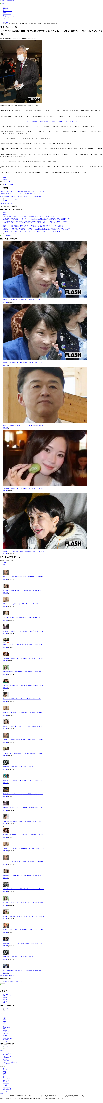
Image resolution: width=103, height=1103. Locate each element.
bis (3, 1026)
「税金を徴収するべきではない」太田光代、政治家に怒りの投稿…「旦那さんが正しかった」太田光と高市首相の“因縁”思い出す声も (36, 218)
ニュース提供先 (7, 1060)
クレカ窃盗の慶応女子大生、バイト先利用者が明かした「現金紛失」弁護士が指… (23, 488)
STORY (5, 1019)
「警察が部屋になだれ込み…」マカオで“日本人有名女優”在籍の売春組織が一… (23, 794)
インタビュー (8, 11)
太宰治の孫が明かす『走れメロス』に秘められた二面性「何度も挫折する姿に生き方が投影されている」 (29, 216)
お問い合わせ (6, 1063)
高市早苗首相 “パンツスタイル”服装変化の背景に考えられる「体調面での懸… (23, 943)
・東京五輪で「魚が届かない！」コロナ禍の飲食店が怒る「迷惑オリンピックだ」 (20, 193)
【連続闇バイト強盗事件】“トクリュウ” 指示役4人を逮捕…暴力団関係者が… (22, 590)
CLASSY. (5, 1017)
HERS (4, 1021)
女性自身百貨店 (7, 1039)
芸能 (4, 11)
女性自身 (5, 1030)
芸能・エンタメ (7, 9)
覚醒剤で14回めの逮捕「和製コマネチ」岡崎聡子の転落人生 (18, 766)
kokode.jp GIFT (6, 1041)
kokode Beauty (6, 1037)
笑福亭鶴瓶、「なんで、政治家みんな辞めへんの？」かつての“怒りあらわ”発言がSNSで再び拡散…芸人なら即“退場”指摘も (34, 219)
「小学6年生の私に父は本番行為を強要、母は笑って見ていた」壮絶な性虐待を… (23, 671)
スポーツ (5, 12)
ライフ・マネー (7, 14)
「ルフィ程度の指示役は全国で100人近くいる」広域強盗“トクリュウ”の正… (22, 699)
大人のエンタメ (11, 17)
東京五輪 (5, 214)
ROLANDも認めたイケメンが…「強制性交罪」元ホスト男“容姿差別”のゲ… (22, 617)
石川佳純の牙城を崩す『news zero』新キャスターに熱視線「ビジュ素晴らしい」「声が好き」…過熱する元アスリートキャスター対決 (36, 228)
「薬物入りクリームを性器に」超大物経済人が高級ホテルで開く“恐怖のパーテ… (23, 604)
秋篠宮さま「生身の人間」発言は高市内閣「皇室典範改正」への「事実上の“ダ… (23, 299)
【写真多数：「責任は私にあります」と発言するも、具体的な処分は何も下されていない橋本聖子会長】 (51, 121)
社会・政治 (5, 8)
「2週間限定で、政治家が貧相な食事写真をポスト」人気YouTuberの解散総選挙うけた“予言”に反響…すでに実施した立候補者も (35, 221)
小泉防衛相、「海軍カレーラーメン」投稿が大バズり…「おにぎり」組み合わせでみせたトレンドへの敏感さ (30, 222)
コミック (5, 18)
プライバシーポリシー (8, 1056)
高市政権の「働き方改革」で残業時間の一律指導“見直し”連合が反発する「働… (23, 362)
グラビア (5, 15)
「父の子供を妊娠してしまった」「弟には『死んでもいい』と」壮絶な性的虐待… (23, 902)
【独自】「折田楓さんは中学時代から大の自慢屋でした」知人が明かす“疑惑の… (23, 916)
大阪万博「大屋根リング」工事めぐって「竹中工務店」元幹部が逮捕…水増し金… (23, 425)
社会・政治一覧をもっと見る (7, 203)
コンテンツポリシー (8, 1054)
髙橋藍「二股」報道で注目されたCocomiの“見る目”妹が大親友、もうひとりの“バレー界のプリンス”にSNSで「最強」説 (33, 225)
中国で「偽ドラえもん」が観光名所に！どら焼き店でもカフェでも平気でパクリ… (23, 780)
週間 (4, 564)
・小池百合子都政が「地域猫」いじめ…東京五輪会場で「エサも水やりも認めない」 (21, 196)
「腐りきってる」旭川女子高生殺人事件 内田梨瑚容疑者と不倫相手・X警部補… (23, 685)
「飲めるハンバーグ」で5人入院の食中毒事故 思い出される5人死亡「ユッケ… (23, 644)
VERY (4, 1018)
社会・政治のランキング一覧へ (8, 975)
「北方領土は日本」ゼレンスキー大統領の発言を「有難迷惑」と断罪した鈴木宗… (23, 929)
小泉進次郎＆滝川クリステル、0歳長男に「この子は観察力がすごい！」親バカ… (23, 889)
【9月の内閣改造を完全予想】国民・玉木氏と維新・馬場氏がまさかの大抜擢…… (23, 970)
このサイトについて (8, 1053)
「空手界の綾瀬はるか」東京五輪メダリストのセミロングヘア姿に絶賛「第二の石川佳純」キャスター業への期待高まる (33, 226)
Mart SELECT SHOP (8, 1038)
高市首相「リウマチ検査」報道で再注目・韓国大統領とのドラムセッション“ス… (23, 551)
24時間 (4, 562)
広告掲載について (7, 1057)
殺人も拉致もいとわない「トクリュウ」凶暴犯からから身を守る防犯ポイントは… (23, 631)
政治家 (4, 212)
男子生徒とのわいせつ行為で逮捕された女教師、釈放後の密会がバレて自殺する (23, 576)
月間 (4, 565)
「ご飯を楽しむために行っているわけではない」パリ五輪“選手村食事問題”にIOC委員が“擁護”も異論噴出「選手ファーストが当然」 (36, 229)
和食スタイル (6, 1028)
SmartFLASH (6, 1031)
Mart (4, 1022)
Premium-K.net (6, 1027)
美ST (4, 1023)
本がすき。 (5, 1033)
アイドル (5, 17)
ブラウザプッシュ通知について (10, 1062)
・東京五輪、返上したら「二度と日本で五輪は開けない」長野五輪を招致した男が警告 (22, 191)
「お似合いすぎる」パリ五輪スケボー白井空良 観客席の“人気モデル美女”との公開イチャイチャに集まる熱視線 (31, 231)
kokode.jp (5, 1035)
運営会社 (5, 1059)
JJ (3, 1016)
